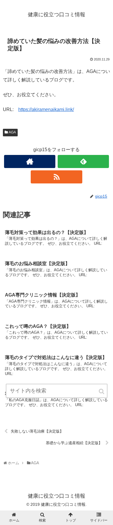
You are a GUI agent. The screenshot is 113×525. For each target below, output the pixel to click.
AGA (12, 132)
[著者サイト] (30, 161)
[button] (101, 391)
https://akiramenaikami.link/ (46, 109)
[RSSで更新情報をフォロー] (56, 176)
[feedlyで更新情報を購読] (83, 161)
